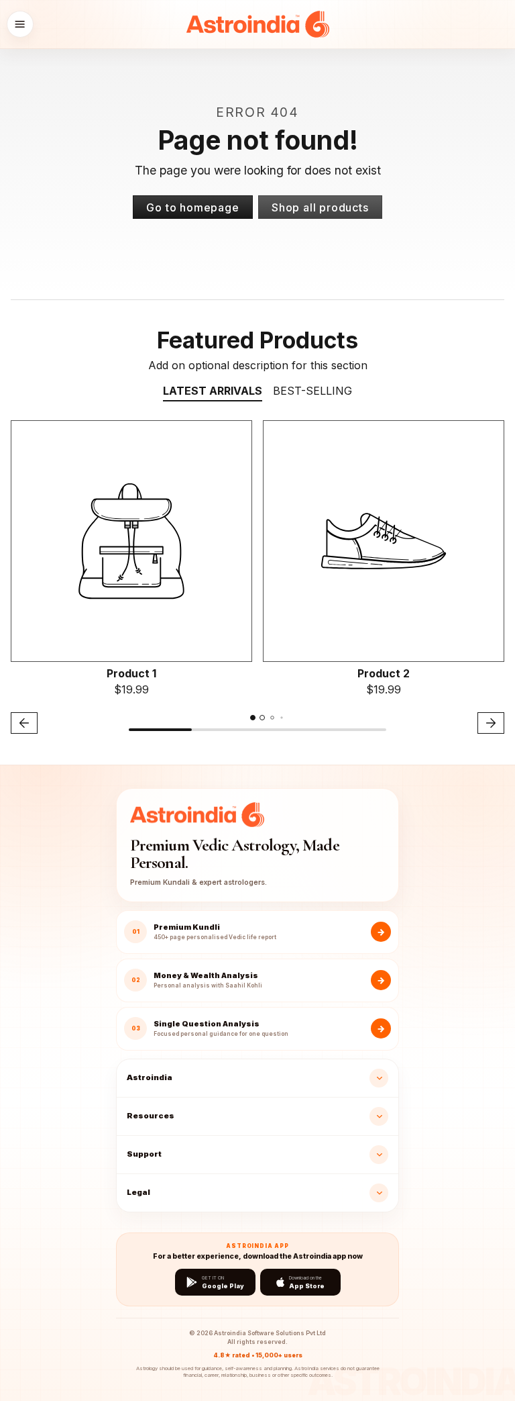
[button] (20, 24)
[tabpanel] (257, 578)
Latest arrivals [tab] (212, 390)
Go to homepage (192, 207)
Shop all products (320, 207)
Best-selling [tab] (312, 390)
